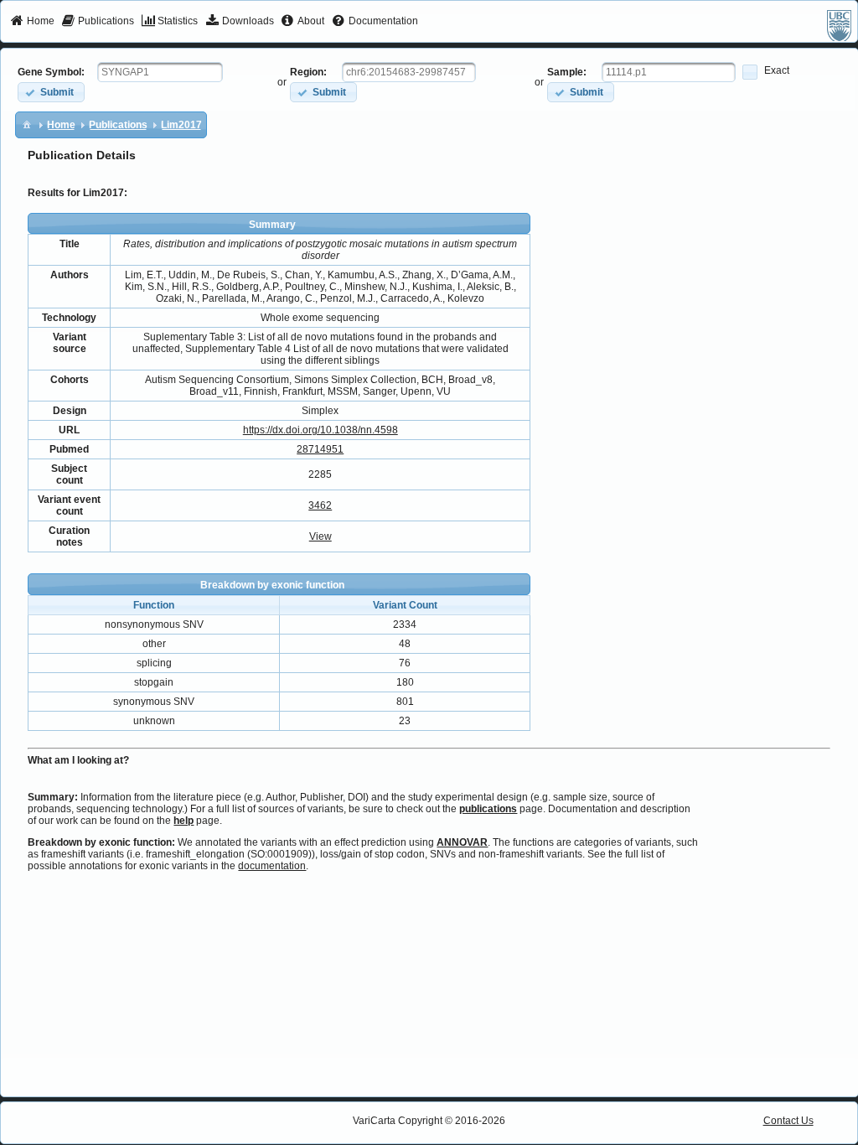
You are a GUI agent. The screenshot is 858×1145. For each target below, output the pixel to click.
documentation (272, 866)
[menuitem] (32, 22)
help (183, 820)
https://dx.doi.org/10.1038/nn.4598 (320, 430)
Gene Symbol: (51, 72)
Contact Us (788, 1121)
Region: (308, 72)
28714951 (320, 449)
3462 (320, 505)
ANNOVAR (462, 842)
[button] (51, 91)
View (320, 536)
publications (488, 809)
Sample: (567, 72)
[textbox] (160, 72)
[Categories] (27, 124)
